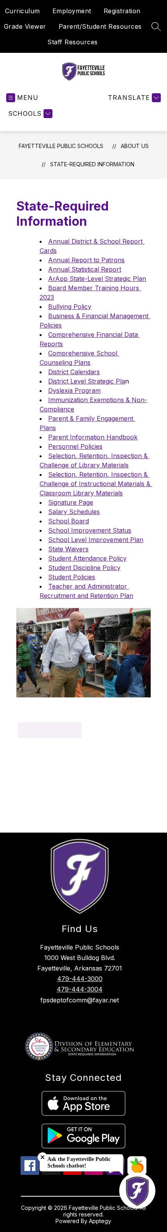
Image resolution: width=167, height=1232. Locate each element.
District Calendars (74, 372)
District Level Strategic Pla (86, 381)
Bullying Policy (69, 306)
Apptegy (100, 1221)
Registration (122, 11)
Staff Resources (72, 42)
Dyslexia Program (74, 390)
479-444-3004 (80, 989)
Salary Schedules (74, 512)
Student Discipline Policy (84, 568)
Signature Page (70, 502)
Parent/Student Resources (100, 26)
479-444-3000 (80, 979)
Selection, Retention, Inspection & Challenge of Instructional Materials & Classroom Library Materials (96, 483)
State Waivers (68, 549)
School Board (68, 521)
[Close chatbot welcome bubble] (42, 1157)
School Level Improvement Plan (95, 540)
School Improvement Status (89, 530)
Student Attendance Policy (87, 558)
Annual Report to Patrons (86, 260)
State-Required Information (92, 164)
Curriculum (22, 11)
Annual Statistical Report (84, 269)
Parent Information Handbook (92, 437)
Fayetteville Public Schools (61, 146)
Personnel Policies (75, 446)
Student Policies (71, 577)
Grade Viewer (25, 26)
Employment (71, 11)
